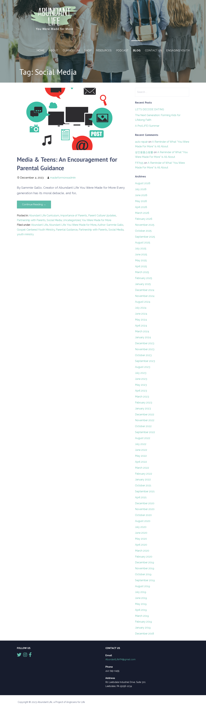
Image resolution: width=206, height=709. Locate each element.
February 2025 (143, 278)
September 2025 (145, 236)
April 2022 (141, 461)
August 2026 (142, 183)
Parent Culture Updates (102, 215)
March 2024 (142, 331)
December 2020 (144, 503)
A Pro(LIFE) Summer (147, 125)
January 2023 (143, 408)
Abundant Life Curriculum (44, 215)
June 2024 (141, 313)
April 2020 (141, 544)
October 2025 (143, 230)
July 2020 (140, 527)
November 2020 (144, 509)
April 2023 (141, 390)
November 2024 (144, 296)
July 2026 (140, 189)
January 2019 (143, 627)
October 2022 (143, 426)
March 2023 (142, 396)
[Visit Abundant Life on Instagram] (25, 655)
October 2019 (143, 574)
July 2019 (140, 592)
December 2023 (144, 343)
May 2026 (141, 201)
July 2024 (140, 307)
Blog (136, 50)
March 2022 (142, 467)
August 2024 (142, 301)
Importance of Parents (73, 215)
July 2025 (140, 248)
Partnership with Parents (31, 220)
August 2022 (142, 438)
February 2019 (143, 621)
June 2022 (141, 449)
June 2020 (141, 532)
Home (41, 50)
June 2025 (141, 254)
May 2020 (141, 538)
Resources (104, 50)
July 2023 (140, 372)
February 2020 (143, 556)
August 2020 (142, 521)
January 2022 (143, 479)
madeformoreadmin (63, 177)
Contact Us (153, 50)
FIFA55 (139, 162)
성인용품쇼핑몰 (144, 152)
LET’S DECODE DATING (149, 109)
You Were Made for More (96, 220)
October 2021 (143, 485)
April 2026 (141, 207)
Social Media (54, 220)
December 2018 (144, 633)
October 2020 (143, 515)
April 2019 (141, 609)
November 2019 (144, 568)
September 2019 (145, 580)
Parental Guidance (67, 229)
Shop (87, 50)
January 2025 (143, 284)
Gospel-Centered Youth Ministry (36, 229)
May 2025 (141, 260)
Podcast (122, 50)
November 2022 (144, 420)
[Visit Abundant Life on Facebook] (30, 655)
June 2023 (141, 378)
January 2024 (143, 337)
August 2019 (142, 586)
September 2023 (145, 361)
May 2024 (141, 319)
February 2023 (143, 402)
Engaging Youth (178, 50)
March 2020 (142, 550)
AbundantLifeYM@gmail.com (120, 659)
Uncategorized (72, 220)
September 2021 (145, 491)
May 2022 (141, 455)
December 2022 (144, 414)
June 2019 (141, 598)
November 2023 (144, 349)
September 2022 (145, 432)
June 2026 (141, 195)
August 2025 (142, 242)
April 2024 (141, 325)
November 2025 (144, 224)
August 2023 (142, 367)
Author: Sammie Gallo (110, 224)
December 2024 (144, 290)
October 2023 (143, 355)
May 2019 (141, 603)
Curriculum (71, 50)
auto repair (141, 141)
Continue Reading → (34, 204)
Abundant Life (39, 224)
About (53, 50)
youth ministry (25, 234)
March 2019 (142, 615)
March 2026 (142, 212)
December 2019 (144, 562)
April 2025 (141, 266)
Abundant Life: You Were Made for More (72, 224)
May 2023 (141, 384)
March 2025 (142, 272)
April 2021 (141, 497)
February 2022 (143, 473)
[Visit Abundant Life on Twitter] (19, 655)
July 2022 (140, 444)
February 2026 (143, 218)
